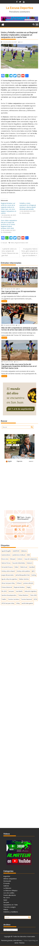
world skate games (27, 603)
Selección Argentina (30, 591)
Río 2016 (4, 591)
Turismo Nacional (26, 599)
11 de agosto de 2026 (9, 289)
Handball (32, 567)
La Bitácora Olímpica (10, 890)
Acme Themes (19, 943)
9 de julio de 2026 (8, 362)
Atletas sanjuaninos (10, 879)
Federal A (29, 563)
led (19, 289)
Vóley (18, 603)
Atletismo (24, 551)
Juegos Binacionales (8, 575)
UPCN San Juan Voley (8, 603)
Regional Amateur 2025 (21, 243)
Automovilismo (6, 555)
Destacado (7, 881)
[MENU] (37, 24)
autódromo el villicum (18, 555)
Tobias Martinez (23, 595)
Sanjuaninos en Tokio (10, 905)
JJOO (33, 571)
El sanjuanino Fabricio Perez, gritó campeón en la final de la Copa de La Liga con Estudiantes (29, 252)
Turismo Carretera (13, 599)
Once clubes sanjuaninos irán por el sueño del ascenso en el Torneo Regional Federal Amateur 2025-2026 (9, 224)
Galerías (6, 886)
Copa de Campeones (30, 559)
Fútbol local (23, 567)
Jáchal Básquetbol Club (23, 575)
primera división (28, 583)
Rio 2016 (6, 898)
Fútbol (12, 243)
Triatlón (4, 599)
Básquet (12, 559)
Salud (5, 900)
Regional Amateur (19, 587)
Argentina (6, 876)
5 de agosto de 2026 (9, 325)
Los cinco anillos (8, 893)
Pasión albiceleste (9, 895)
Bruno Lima (5, 559)
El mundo (6, 883)
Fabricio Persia (6, 563)
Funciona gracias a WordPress (11, 940)
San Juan (4, 243)
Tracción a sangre (9, 907)
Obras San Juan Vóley (8, 583)
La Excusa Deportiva (19, 8)
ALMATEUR (16, 551)
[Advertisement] (19, 486)
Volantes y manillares (10, 912)
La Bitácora (7, 888)
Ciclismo (19, 559)
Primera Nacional (7, 587)
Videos (5, 909)
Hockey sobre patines (23, 571)
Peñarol (19, 583)
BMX (28, 555)
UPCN (35, 599)
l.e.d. (21, 42)
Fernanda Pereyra (7, 567)
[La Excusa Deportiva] (3, 24)
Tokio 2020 (33, 595)
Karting (34, 575)
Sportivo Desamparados (9, 595)
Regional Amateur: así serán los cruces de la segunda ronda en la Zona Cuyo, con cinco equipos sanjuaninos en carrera (8, 208)
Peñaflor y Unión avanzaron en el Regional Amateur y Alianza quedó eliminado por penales (28, 206)
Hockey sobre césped (8, 571)
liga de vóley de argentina (9, 579)
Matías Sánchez (24, 579)
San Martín (19, 591)
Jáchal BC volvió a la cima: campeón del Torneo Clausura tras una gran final (10, 252)
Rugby (28, 587)
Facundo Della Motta (18, 563)
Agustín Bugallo (6, 551)
